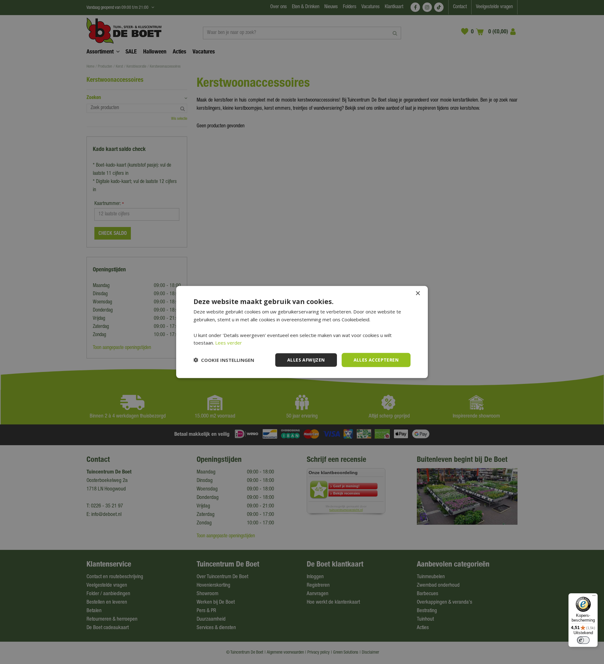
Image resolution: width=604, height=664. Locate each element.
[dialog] (302, 332)
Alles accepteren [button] (376, 360)
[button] (223, 360)
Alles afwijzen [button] (306, 360)
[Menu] (594, 597)
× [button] (417, 293)
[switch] (583, 640)
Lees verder (228, 343)
